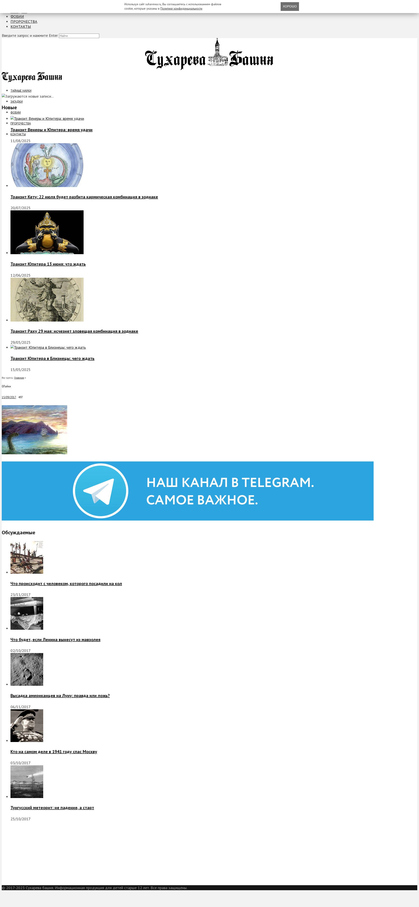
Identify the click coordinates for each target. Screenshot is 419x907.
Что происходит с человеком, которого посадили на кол (66, 583)
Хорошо (290, 6)
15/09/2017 (9, 397)
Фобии (17, 16)
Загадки (16, 102)
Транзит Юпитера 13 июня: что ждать (48, 264)
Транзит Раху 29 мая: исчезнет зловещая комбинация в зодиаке (74, 331)
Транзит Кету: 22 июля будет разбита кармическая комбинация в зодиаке (84, 197)
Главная (19, 377)
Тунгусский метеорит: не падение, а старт (52, 807)
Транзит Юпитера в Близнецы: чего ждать (52, 358)
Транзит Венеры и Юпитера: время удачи (51, 130)
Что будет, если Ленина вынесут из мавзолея (55, 639)
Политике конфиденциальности (181, 8)
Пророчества (23, 21)
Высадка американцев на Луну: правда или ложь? (60, 695)
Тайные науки (20, 91)
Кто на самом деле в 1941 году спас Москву (53, 751)
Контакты (20, 26)
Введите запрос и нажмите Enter (30, 35)
